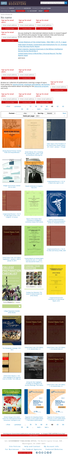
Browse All (7, 8)
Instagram (42, 453)
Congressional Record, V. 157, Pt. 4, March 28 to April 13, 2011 (56, 182)
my (32, 11)
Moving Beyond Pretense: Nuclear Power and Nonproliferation (12, 151)
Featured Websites (54, 449)
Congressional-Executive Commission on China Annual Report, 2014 (56, 299)
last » (47, 109)
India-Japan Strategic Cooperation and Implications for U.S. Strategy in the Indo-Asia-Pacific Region (42, 45)
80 (41, 425)
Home (2, 14)
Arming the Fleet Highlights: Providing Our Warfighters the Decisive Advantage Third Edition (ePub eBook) (34, 383)
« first (8, 106)
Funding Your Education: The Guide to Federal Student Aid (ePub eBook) (34, 294)
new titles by (12, 11)
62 (57, 106)
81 (47, 425)
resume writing (17, 84)
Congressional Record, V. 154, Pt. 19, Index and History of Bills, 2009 (56, 249)
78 (30, 425)
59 (41, 106)
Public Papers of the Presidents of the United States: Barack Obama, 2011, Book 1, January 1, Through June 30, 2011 (56, 145)
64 (22, 109)
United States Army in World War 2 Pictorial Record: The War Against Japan (40, 54)
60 (47, 106)
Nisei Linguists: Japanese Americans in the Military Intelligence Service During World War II (40, 50)
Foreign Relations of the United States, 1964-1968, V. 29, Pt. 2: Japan (42, 42)
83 (57, 425)
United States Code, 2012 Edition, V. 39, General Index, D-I (56, 385)
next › (39, 109)
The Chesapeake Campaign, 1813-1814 (11, 349)
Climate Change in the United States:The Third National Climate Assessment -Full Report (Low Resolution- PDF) (11, 418)
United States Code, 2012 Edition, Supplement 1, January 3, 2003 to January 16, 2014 (12, 259)
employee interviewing (32, 84)
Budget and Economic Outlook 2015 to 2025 (11, 186)
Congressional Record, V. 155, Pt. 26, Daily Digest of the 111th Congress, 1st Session (12, 215)
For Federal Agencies (32, 449)
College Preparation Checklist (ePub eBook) (12, 311)
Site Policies (15, 446)
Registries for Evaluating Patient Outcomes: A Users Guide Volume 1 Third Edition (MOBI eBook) (34, 418)
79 (36, 425)
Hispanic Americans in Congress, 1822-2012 (34, 186)
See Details (34, 435)
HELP (40, 11)
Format (12, 113)
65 (27, 109)
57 (30, 106)
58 (36, 106)
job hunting (45, 84)
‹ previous (17, 106)
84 (63, 425)
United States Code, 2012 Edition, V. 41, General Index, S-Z (34, 348)
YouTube (45, 453)
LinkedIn (51, 453)
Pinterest (48, 453)
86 (27, 427)
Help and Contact (32, 446)
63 (63, 106)
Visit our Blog (25, 453)
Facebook (37, 453)
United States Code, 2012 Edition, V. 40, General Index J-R (56, 348)
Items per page (29, 116)
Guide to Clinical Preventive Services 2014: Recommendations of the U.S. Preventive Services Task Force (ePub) (56, 221)
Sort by (41, 113)
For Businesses (12, 449)
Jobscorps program (41, 86)
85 (22, 427)
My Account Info (51, 446)
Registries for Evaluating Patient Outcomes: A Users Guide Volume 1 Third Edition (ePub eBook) (56, 418)
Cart (46, 11)
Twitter (40, 453)
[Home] (14, 4)
